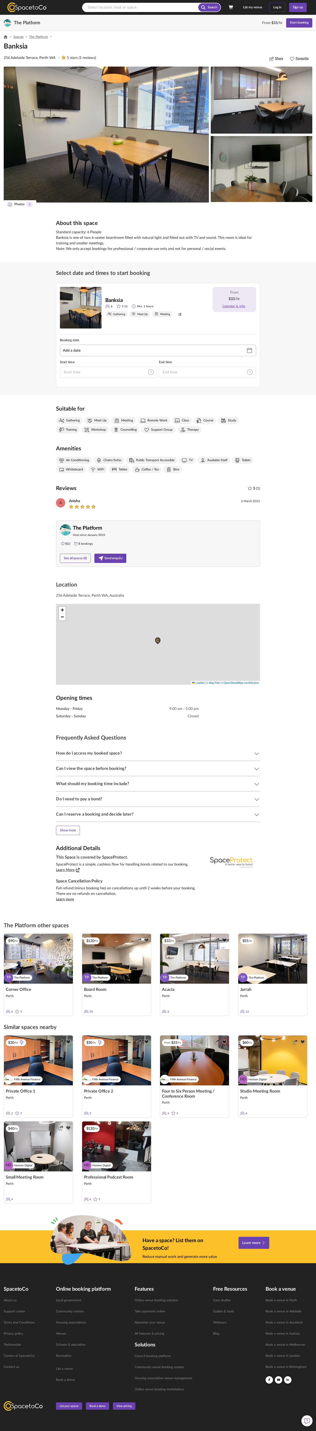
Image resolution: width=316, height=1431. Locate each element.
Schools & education (71, 1344)
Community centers (70, 1311)
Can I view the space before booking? (91, 769)
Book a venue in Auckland (284, 1322)
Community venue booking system (159, 1367)
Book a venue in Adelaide (283, 1311)
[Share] (61, 940)
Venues (61, 1333)
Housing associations (71, 1322)
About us (10, 1300)
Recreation (63, 1355)
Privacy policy (13, 1333)
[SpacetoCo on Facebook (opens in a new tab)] (269, 1380)
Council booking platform (153, 1356)
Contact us (11, 1367)
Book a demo (65, 1380)
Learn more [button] (65, 899)
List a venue (64, 1368)
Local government (68, 1300)
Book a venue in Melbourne (285, 1344)
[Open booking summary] (231, 7)
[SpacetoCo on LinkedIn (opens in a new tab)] (287, 1380)
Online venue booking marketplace (159, 1389)
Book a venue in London (283, 1355)
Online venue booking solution (156, 1300)
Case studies (222, 1300)
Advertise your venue (150, 1322)
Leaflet (199, 683)
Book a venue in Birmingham (286, 1367)
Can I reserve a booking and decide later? (94, 814)
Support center (14, 1311)
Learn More (65, 870)
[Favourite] (68, 940)
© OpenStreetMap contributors (240, 683)
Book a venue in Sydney (283, 1333)
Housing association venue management (163, 1378)
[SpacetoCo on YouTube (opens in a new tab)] (278, 1380)
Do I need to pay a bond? (79, 799)
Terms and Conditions (19, 1322)
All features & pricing (149, 1333)
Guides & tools (223, 1311)
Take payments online (150, 1311)
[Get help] (307, 1420)
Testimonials (12, 1344)
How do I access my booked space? (89, 753)
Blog (216, 1333)
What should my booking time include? (92, 784)
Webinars (219, 1322)
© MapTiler (213, 683)
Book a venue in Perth (281, 1300)
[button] (106, 135)
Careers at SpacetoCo (19, 1355)
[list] (27, 1334)
